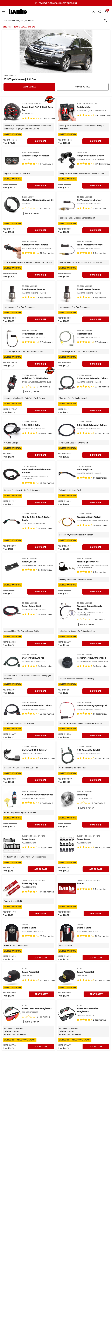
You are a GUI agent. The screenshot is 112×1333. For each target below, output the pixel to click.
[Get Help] (100, 11)
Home (4, 27)
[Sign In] (93, 11)
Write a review (32, 213)
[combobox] (56, 20)
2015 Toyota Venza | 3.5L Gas (22, 27)
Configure (40, 141)
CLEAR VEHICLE (29, 87)
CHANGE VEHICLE (82, 87)
